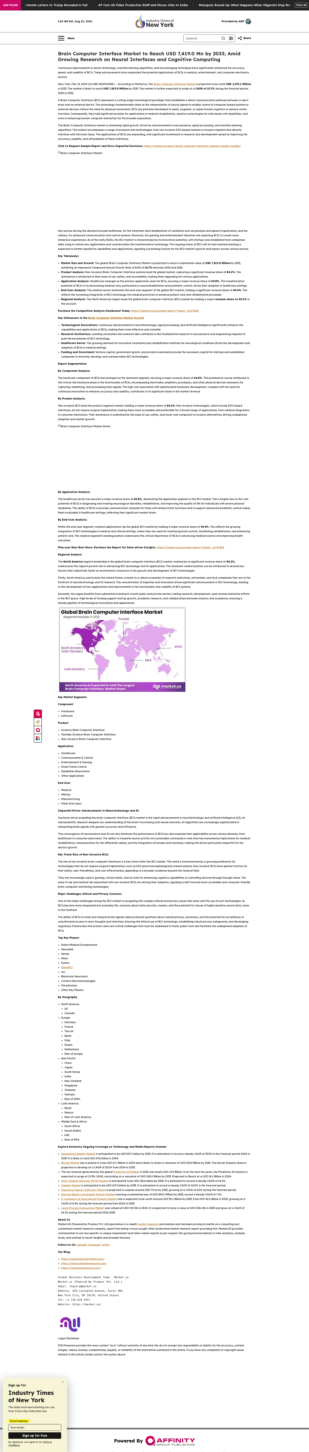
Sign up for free (34, 1435)
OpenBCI (67, 967)
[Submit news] (38, 714)
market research (148, 1224)
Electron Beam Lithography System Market (88, 1194)
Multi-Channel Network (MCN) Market (84, 1181)
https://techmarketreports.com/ (81, 1268)
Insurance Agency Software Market (83, 1190)
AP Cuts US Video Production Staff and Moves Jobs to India (143, 5)
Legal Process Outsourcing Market (82, 1208)
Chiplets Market (71, 1185)
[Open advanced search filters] (231, 38)
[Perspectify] (38, 722)
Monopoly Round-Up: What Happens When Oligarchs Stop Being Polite (251, 5)
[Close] (62, 1381)
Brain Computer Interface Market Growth (116, 317)
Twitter (105, 1244)
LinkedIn (81, 1244)
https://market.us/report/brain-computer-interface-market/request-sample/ (192, 146)
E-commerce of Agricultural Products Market (89, 1199)
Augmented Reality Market (78, 1153)
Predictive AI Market (126, 1171)
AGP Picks (10, 5)
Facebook (94, 1244)
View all (301, 5)
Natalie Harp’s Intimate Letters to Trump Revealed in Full (44, 5)
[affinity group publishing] (38, 730)
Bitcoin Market (70, 1162)
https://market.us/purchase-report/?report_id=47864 (165, 310)
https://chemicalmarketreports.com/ (84, 1263)
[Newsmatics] (38, 738)
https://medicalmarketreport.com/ (83, 1259)
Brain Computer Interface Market (174, 84)
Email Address (19, 1421)
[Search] (223, 38)
